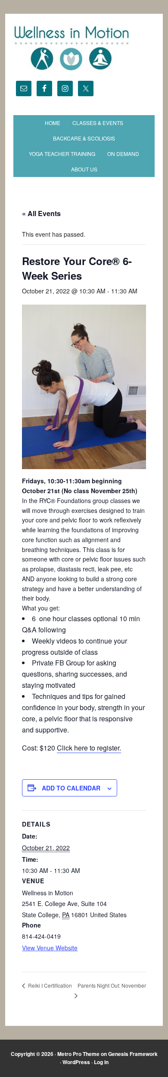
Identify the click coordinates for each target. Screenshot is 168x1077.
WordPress (76, 1062)
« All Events (41, 213)
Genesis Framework (133, 1054)
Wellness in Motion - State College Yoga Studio (84, 48)
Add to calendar (71, 788)
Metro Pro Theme (78, 1054)
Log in (101, 1062)
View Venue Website (50, 947)
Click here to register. (89, 748)
